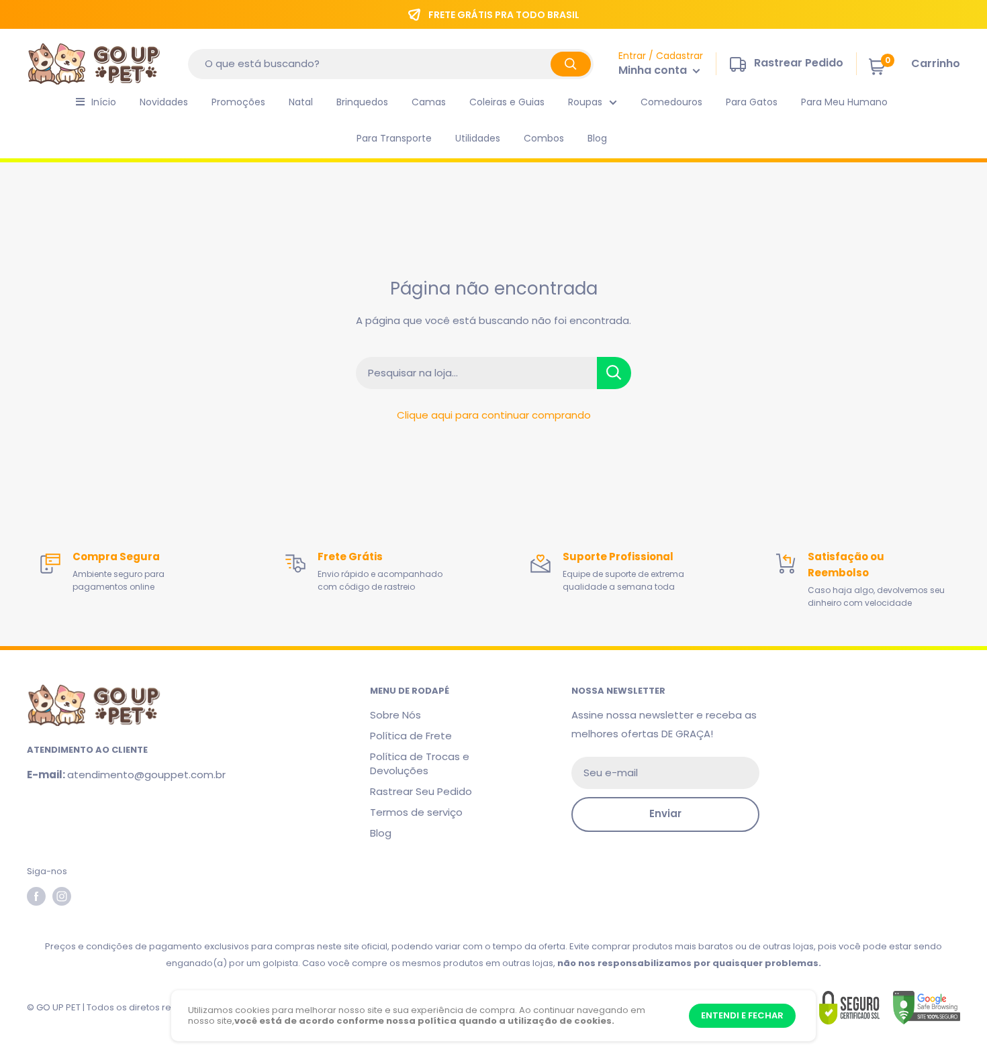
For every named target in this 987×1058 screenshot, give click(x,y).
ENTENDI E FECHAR (742, 1015)
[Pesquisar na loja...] (614, 373)
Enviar (665, 813)
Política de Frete (411, 736)
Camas (429, 102)
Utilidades (477, 138)
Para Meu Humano (844, 102)
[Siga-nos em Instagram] (61, 896)
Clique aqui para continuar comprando (494, 415)
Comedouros (671, 102)
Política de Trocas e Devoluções (419, 763)
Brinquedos (362, 102)
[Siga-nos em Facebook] (36, 896)
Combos (544, 138)
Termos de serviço (416, 812)
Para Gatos (752, 102)
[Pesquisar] (571, 64)
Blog (597, 138)
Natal (301, 102)
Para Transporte (394, 138)
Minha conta (654, 70)
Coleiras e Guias (507, 102)
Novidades (164, 102)
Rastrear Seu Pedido (421, 791)
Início (103, 102)
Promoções (238, 102)
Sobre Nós (395, 715)
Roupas (585, 102)
